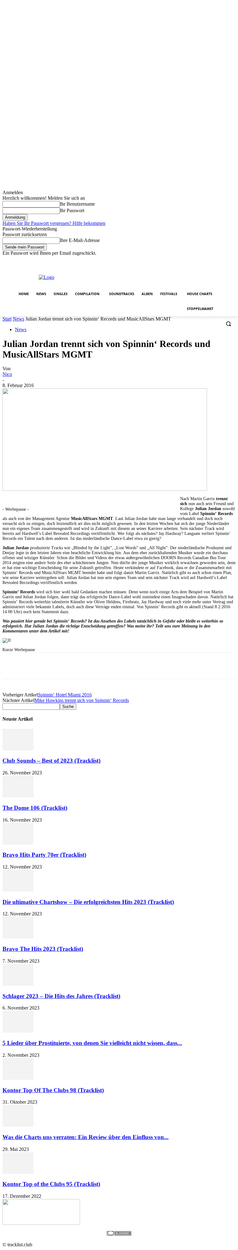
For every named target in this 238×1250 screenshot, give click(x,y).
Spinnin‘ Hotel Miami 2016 (65, 694)
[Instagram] (206, 260)
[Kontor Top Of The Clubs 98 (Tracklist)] (17, 1078)
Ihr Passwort (72, 210)
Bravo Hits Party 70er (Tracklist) (44, 854)
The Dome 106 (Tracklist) (34, 808)
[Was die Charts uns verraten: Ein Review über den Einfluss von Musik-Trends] (17, 1125)
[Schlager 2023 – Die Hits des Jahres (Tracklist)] (17, 984)
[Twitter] (214, 260)
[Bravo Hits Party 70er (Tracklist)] (17, 843)
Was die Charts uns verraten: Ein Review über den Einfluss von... (85, 1137)
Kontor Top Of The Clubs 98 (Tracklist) (53, 1090)
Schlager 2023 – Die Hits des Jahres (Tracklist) (61, 996)
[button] (228, 324)
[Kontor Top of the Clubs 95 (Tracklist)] (17, 1172)
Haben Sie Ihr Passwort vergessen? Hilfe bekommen (53, 223)
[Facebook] (197, 260)
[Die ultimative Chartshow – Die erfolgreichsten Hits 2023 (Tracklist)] (17, 889)
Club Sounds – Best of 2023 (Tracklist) (51, 760)
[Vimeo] (223, 260)
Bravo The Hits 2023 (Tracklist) (42, 949)
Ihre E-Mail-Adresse (80, 240)
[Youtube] (232, 260)
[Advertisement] (163, 276)
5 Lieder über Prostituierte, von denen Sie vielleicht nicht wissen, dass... (92, 1043)
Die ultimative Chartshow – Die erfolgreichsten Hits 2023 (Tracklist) (88, 902)
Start (6, 319)
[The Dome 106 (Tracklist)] (17, 795)
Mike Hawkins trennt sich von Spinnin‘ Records (81, 700)
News (18, 319)
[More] (188, 665)
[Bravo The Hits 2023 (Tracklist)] (17, 936)
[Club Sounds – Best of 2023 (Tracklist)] (17, 748)
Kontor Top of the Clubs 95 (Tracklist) (51, 1184)
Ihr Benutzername (77, 204)
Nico (7, 374)
